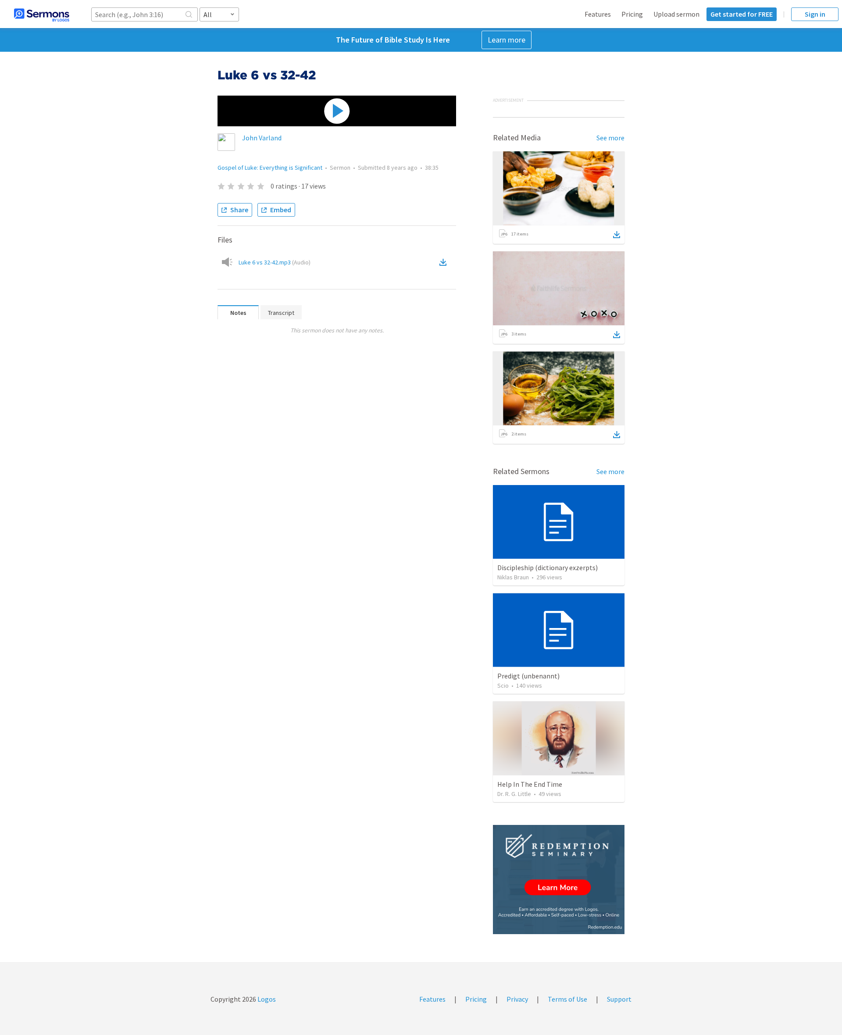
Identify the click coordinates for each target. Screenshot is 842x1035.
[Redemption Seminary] (558, 879)
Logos (266, 999)
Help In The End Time (529, 784)
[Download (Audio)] (445, 262)
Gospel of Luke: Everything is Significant (270, 167)
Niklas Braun (513, 577)
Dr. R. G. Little (514, 794)
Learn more (506, 40)
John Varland (262, 137)
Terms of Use (567, 999)
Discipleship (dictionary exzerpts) (547, 567)
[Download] (616, 234)
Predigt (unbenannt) (528, 675)
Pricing (632, 14)
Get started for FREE (741, 14)
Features (598, 14)
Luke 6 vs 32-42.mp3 (274, 262)
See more (610, 137)
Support (619, 999)
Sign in (815, 14)
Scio (503, 685)
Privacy (517, 999)
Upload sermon (676, 14)
